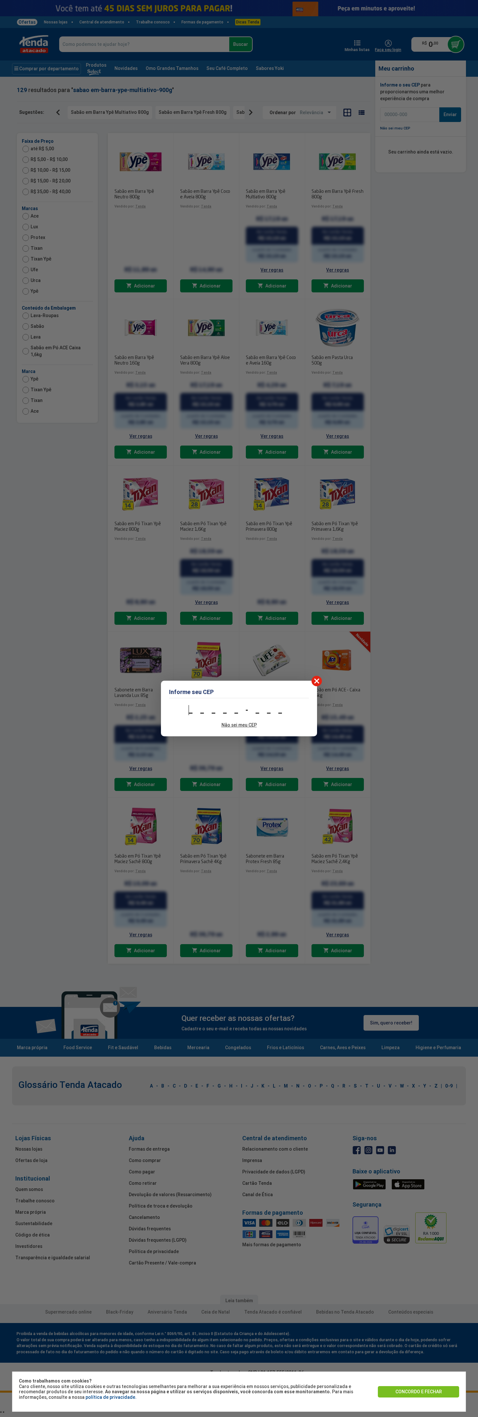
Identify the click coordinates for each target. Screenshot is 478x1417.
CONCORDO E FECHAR (418, 1392)
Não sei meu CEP (239, 725)
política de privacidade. (111, 1397)
